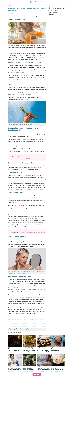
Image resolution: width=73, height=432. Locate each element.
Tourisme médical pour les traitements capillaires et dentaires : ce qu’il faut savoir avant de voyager (58, 350)
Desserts (39, 347)
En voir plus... (36, 374)
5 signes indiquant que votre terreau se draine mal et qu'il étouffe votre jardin (29, 350)
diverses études (32, 55)
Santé (52, 347)
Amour (9, 347)
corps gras (34, 134)
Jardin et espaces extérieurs (28, 347)
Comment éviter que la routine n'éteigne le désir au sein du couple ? (14, 350)
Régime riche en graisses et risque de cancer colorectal (32, 232)
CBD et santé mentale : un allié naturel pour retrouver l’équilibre (29, 369)
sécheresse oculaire (32, 179)
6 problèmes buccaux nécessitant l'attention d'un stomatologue (14, 369)
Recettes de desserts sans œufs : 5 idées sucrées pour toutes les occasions (43, 350)
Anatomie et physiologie (56, 366)
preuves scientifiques (36, 197)
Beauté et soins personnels (42, 366)
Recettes (9, 5)
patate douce (24, 289)
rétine (43, 183)
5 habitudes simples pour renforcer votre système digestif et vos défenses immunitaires (57, 369)
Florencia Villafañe (60, 8)
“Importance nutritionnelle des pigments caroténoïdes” (26, 218)
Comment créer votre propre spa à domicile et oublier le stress (43, 369)
